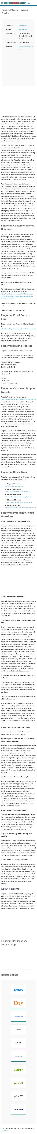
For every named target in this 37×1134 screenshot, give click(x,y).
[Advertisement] (19, 68)
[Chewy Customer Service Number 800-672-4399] (18, 990)
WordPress (5, 1131)
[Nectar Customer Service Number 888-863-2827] (18, 1109)
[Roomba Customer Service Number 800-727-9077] (18, 1070)
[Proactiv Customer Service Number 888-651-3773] (18, 1030)
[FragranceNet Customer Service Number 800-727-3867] (18, 1056)
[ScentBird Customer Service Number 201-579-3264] (18, 1043)
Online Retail (23, 25)
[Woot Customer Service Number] (18, 1083)
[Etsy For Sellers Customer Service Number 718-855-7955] (18, 1003)
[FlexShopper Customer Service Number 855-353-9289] (18, 1016)
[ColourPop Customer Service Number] (18, 1096)
